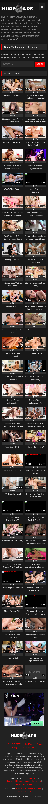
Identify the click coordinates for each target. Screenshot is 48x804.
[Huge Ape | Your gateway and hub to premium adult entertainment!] (19, 9)
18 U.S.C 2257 (14, 744)
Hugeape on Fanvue (23, 784)
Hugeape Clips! (31, 778)
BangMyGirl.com (35, 789)
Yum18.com (21, 789)
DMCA (28, 744)
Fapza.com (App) (24, 792)
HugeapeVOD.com (14, 781)
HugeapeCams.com (32, 781)
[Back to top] (40, 796)
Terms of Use (28, 747)
